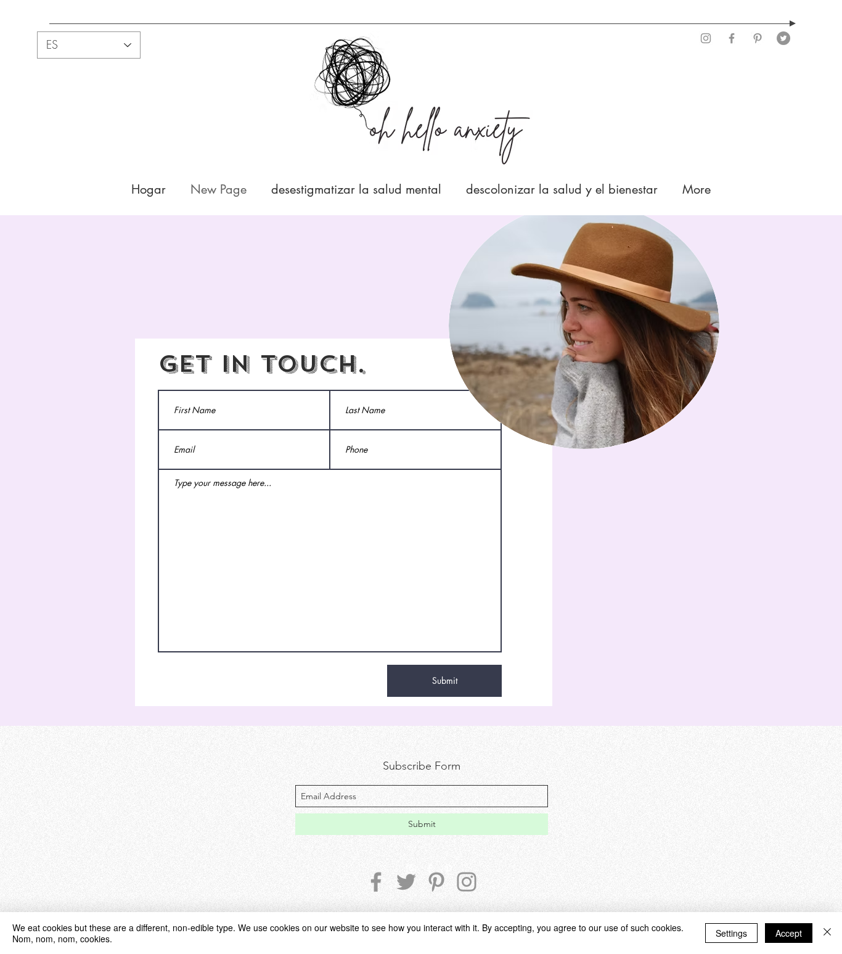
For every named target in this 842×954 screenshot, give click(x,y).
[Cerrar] (827, 933)
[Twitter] (783, 38)
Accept (788, 933)
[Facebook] (731, 38)
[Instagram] (706, 38)
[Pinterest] (757, 38)
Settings (731, 933)
